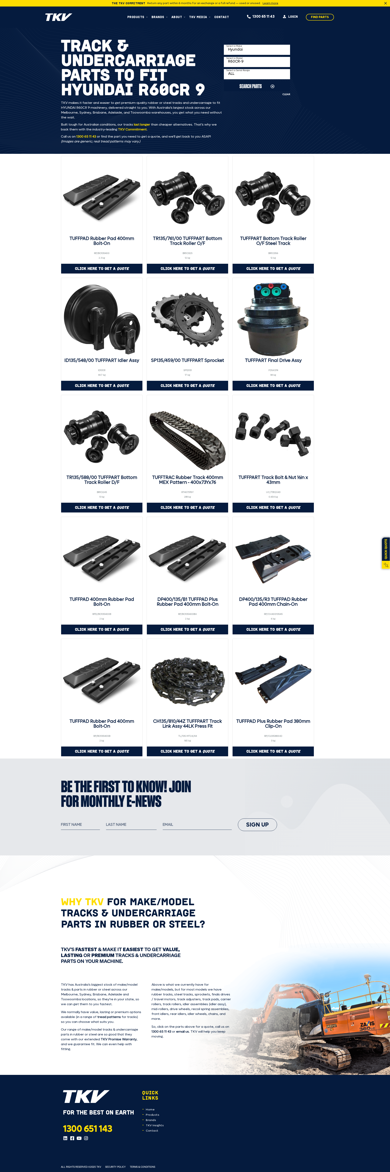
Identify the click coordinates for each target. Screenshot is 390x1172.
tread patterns (109, 1017)
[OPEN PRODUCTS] (146, 17)
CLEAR (286, 94)
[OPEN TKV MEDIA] (209, 17)
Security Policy (115, 1166)
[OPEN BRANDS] (166, 17)
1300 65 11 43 (86, 136)
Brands (151, 1120)
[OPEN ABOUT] (184, 17)
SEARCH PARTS (250, 86)
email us (182, 1031)
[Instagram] (86, 1138)
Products (152, 1115)
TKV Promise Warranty (119, 1039)
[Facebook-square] (72, 1138)
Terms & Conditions (142, 1166)
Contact (152, 1131)
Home (150, 1109)
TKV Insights (155, 1125)
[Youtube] (79, 1138)
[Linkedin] (65, 1138)
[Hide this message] (385, 3)
